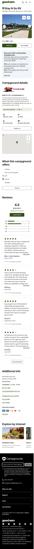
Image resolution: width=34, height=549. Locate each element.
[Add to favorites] (28, 17)
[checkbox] (3, 468)
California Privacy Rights (16, 526)
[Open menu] (30, 2)
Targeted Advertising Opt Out (9, 530)
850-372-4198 (6, 388)
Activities (7, 182)
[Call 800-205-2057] (23, 2)
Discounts (5, 414)
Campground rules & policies (10, 396)
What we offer (7, 489)
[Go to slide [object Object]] (11, 36)
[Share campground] (24, 17)
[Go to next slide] (29, 26)
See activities (6, 399)
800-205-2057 (9, 480)
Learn (4, 501)
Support (5, 495)
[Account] (26, 2)
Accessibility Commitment (9, 533)
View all (17, 188)
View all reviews (17, 362)
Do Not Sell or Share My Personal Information (13, 528)
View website (24, 45)
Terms (29, 530)
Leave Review (17, 215)
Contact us (17, 128)
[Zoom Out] (28, 141)
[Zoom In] (28, 137)
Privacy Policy (20, 512)
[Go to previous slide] (4, 26)
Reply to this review (16, 261)
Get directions (6, 381)
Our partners (6, 507)
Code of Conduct (21, 533)
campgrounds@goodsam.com (13, 483)
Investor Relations (22, 530)
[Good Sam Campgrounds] (12, 459)
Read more (26, 254)
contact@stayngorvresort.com (11, 391)
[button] (7, 75)
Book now (9, 45)
